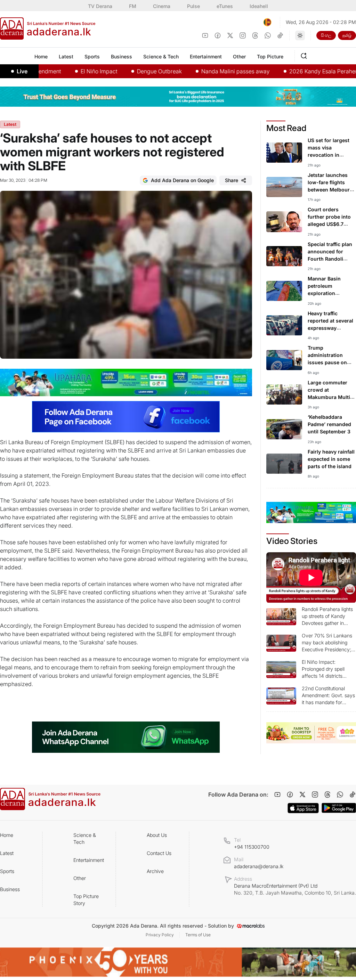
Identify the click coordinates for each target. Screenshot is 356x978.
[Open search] (305, 54)
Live (22, 71)
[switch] (300, 35)
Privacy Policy (160, 934)
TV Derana (100, 6)
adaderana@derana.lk (258, 866)
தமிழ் (346, 35)
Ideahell (259, 6)
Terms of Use (198, 934)
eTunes (225, 6)
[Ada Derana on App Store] (303, 808)
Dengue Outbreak (141, 71)
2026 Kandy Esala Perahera (307, 71)
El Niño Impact (81, 71)
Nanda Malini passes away (218, 71)
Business (10, 889)
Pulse (193, 6)
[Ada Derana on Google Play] (339, 808)
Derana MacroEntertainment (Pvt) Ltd (295, 889)
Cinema (161, 6)
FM (132, 6)
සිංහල (326, 35)
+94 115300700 (251, 847)
